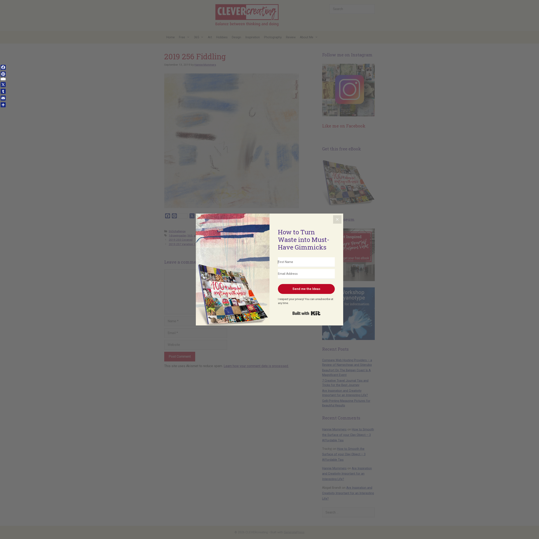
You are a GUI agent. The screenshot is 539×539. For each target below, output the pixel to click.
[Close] (337, 219)
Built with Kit (306, 313)
